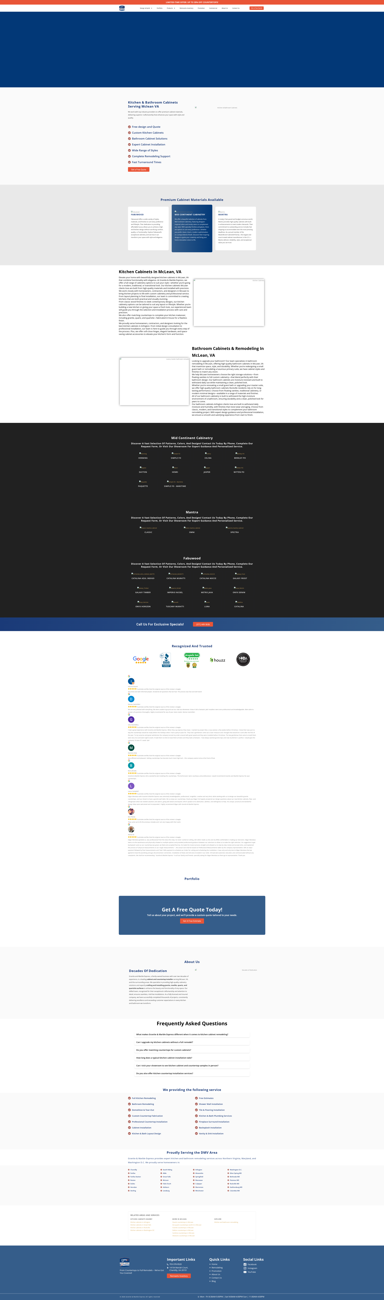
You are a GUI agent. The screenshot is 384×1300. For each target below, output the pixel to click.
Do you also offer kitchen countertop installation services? (164, 1073)
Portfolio (159, 8)
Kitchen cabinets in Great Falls (140, 1225)
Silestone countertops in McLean (183, 1236)
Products (170, 8)
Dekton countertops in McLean (183, 1230)
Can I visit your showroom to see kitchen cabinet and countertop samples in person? (177, 1065)
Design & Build (145, 8)
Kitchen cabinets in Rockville (140, 1228)
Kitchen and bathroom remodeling (226, 1222)
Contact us (236, 8)
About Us (225, 8)
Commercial (213, 8)
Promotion (201, 8)
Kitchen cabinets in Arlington (140, 1222)
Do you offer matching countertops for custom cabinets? (163, 1050)
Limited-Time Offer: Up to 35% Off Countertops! (192, 2)
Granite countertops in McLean (183, 1228)
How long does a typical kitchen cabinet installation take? (164, 1057)
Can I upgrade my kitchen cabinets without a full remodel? (164, 1042)
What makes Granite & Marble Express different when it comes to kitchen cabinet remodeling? (182, 1034)
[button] (192, 1034)
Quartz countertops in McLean (182, 1222)
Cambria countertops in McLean (183, 1233)
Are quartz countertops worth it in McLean (186, 1225)
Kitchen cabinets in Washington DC (142, 1230)
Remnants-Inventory (186, 8)
